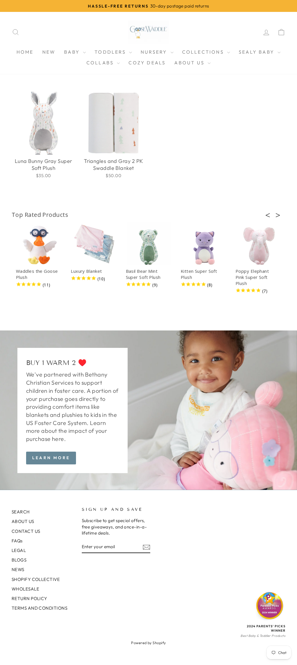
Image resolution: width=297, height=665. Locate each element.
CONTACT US (26, 531)
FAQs (17, 541)
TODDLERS (111, 52)
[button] (269, 215)
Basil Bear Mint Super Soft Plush (143, 274)
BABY (73, 52)
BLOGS (19, 560)
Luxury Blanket (86, 271)
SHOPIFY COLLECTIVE (36, 579)
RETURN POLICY (29, 598)
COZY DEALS (147, 63)
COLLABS (101, 63)
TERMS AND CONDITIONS (39, 608)
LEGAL (19, 550)
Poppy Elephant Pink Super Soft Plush (252, 277)
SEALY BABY (257, 52)
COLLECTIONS (204, 52)
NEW (49, 52)
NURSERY (155, 52)
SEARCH (21, 512)
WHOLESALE (25, 589)
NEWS (18, 569)
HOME (25, 52)
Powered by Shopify (148, 642)
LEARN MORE (51, 457)
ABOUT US (190, 63)
